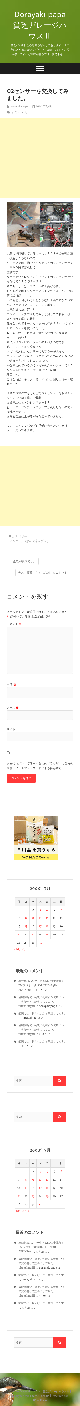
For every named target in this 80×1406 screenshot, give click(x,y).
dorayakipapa (18, 106)
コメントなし (19, 112)
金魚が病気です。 (22, 561)
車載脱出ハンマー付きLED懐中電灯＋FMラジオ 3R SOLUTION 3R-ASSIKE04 (41, 985)
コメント (14, 624)
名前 (11, 685)
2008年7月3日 (44, 106)
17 (40, 926)
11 (47, 918)
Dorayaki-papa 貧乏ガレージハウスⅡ (41, 25)
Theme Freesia (39, 1396)
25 (47, 934)
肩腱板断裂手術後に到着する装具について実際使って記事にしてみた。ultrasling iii (42, 1001)
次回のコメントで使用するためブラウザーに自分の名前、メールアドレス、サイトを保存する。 (40, 765)
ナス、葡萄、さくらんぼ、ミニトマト (44, 573)
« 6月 (17, 949)
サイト (11, 729)
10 (40, 918)
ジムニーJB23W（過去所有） (29, 541)
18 (47, 926)
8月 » (25, 949)
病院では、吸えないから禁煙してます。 (42, 1013)
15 (26, 926)
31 (40, 942)
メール (13, 707)
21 (19, 934)
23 (33, 934)
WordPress (40, 1400)
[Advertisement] (40, 158)
